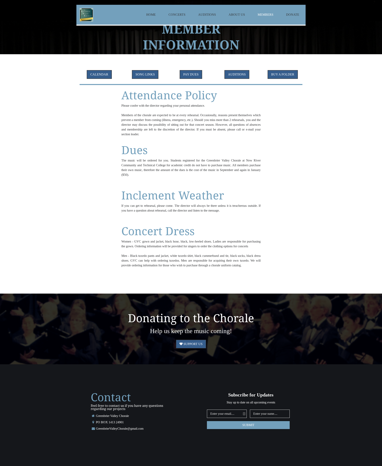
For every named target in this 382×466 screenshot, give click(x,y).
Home (151, 14)
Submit (248, 425)
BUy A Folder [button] (282, 74)
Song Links (145, 74)
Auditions (207, 14)
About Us (237, 14)
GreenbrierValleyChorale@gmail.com (119, 428)
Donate (292, 14)
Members (265, 14)
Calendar (99, 74)
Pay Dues (191, 74)
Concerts (177, 14)
